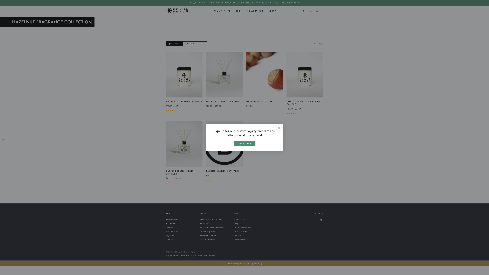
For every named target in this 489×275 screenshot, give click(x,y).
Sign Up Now (244, 143)
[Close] (279, 128)
